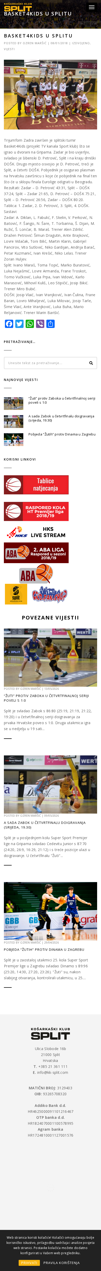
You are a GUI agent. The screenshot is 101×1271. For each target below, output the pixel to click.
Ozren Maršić (35, 43)
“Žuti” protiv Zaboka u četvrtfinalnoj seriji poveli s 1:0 (61, 400)
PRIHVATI (29, 1262)
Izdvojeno (81, 43)
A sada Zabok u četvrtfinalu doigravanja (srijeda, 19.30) (61, 418)
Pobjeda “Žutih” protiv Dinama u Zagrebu (62, 434)
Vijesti (9, 49)
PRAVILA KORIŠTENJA (62, 1262)
